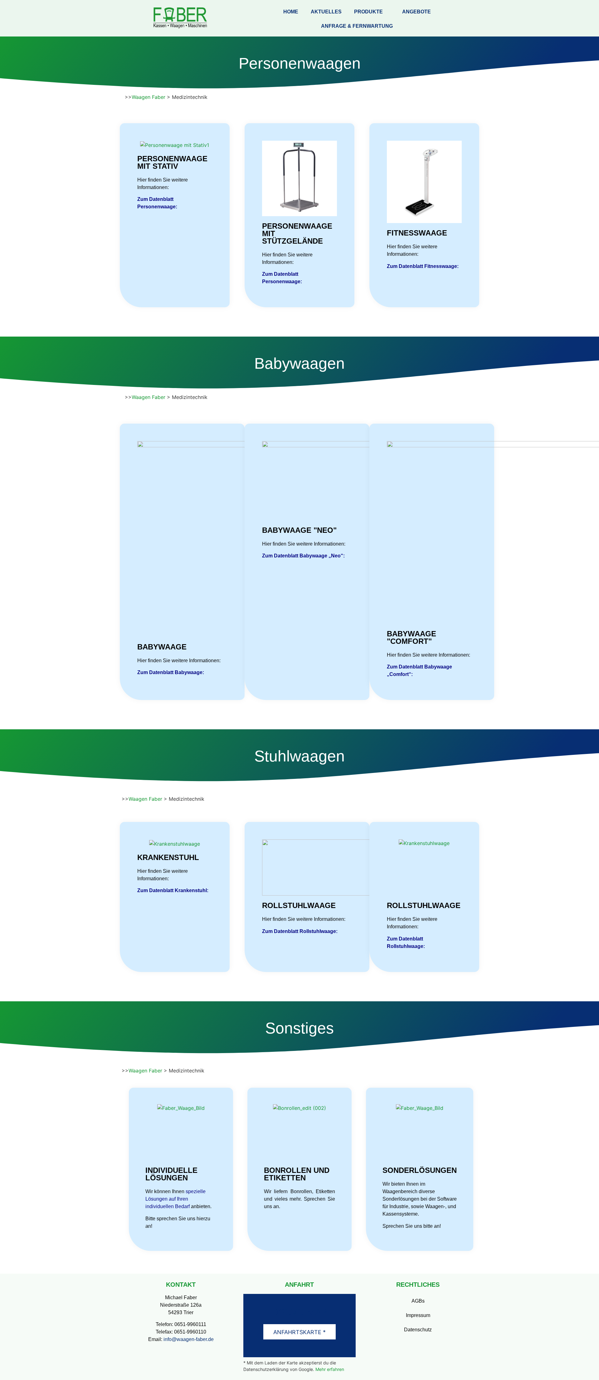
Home (290, 11)
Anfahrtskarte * (299, 1332)
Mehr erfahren (329, 1369)
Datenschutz (418, 1329)
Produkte (368, 11)
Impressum (418, 1315)
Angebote (416, 11)
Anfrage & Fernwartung (357, 26)
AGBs (418, 1301)
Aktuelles (326, 11)
